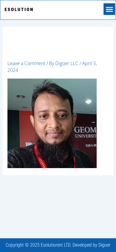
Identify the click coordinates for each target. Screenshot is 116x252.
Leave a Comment (26, 63)
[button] (109, 9)
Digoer (104, 245)
